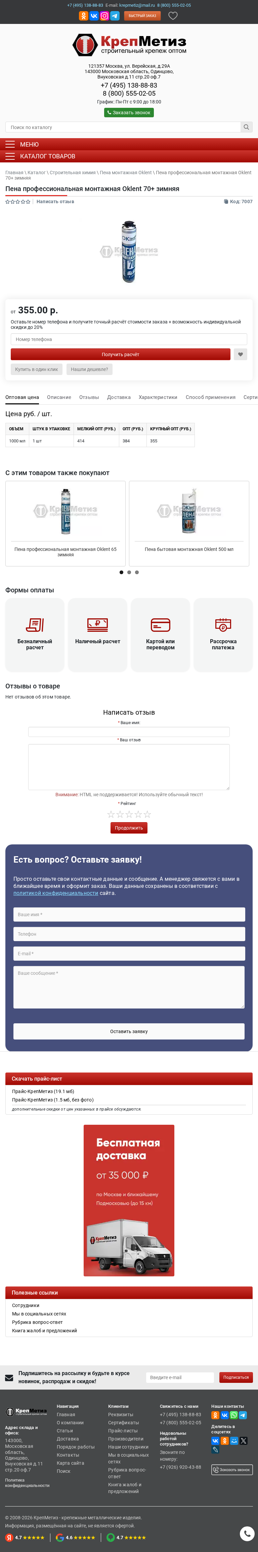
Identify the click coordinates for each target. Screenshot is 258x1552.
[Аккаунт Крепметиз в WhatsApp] (234, 1415)
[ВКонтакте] (215, 1441)
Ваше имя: (130, 722)
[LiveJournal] (215, 1450)
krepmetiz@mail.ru (137, 5)
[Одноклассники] (225, 1441)
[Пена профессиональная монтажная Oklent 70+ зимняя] (129, 252)
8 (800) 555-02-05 (174, 5)
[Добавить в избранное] (173, 15)
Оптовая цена (22, 397)
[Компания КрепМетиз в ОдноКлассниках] (83, 15)
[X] (244, 1441)
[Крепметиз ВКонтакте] (94, 15)
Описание (59, 397)
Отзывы (89, 397)
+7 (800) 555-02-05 (181, 1422)
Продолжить (129, 828)
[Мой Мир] (234, 1441)
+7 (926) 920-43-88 (181, 1467)
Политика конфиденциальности (27, 1483)
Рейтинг (128, 803)
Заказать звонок (131, 112)
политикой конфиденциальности (55, 893)
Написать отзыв (55, 201)
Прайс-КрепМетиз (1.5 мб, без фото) (53, 1100)
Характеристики (158, 397)
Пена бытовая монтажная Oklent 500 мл (189, 549)
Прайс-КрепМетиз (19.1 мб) (43, 1091)
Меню (29, 144)
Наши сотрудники (128, 1447)
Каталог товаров (47, 156)
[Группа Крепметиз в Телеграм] (115, 15)
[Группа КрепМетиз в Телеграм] (243, 1415)
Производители (125, 1438)
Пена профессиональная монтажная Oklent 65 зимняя (65, 552)
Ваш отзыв (130, 740)
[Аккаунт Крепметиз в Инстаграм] (104, 15)
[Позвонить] (247, 1534)
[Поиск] (247, 127)
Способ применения (210, 397)
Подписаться (236, 1377)
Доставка (119, 397)
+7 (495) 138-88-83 (85, 5)
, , (129, 71)
